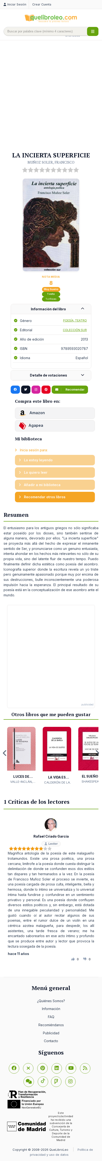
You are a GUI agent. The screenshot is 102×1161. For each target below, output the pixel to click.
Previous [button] (4, 753)
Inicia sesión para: (33, 450)
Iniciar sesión (16, 4)
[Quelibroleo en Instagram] (36, 390)
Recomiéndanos (51, 1025)
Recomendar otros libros (44, 497)
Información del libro (48, 309)
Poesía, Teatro (75, 320)
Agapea (35, 425)
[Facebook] (14, 1068)
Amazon (36, 412)
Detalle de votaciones (48, 375)
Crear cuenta (41, 4)
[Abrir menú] (92, 31)
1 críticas (51, 299)
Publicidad (51, 1033)
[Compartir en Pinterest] (46, 390)
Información (51, 1009)
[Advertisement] (51, 96)
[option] (21, 755)
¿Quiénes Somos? (51, 1001)
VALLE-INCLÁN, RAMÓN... (21, 782)
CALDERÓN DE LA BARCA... (57, 782)
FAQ (51, 1017)
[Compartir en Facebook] (15, 390)
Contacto (51, 1041)
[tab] (51, 309)
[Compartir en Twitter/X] (25, 390)
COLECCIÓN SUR (75, 330)
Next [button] (97, 753)
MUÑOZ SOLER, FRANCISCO (51, 162)
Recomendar (74, 389)
